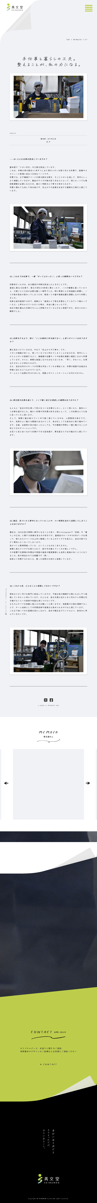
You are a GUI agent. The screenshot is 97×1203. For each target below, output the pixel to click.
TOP (68, 39)
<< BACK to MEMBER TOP (48, 705)
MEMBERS (77, 39)
